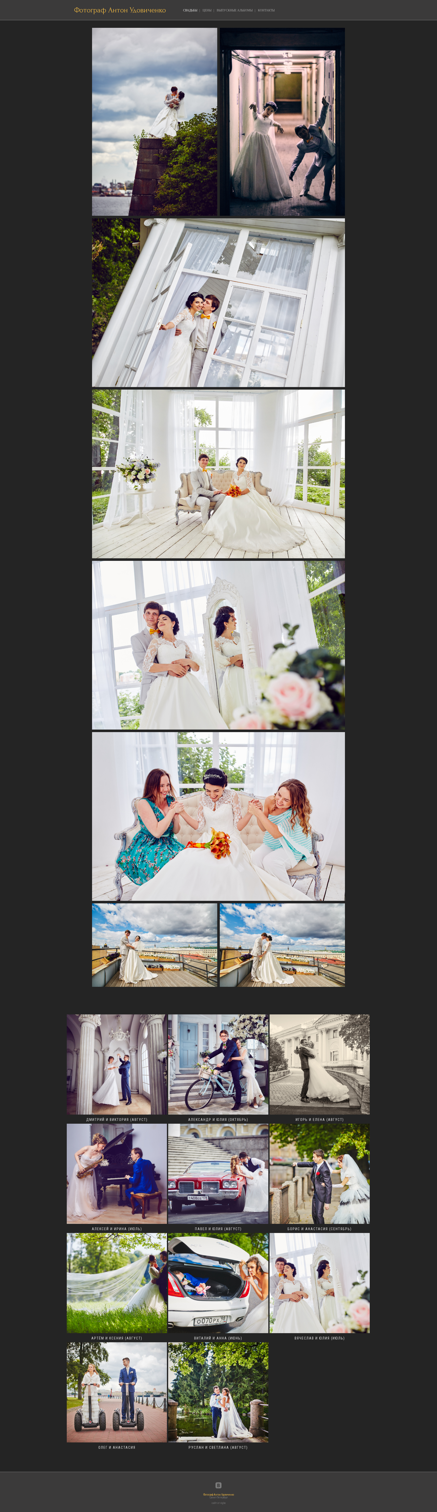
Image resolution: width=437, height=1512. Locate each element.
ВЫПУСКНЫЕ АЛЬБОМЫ (235, 10)
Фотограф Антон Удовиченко (120, 10)
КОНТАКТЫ (266, 10)
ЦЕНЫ (207, 10)
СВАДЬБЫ (190, 10)
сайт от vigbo (219, 1503)
